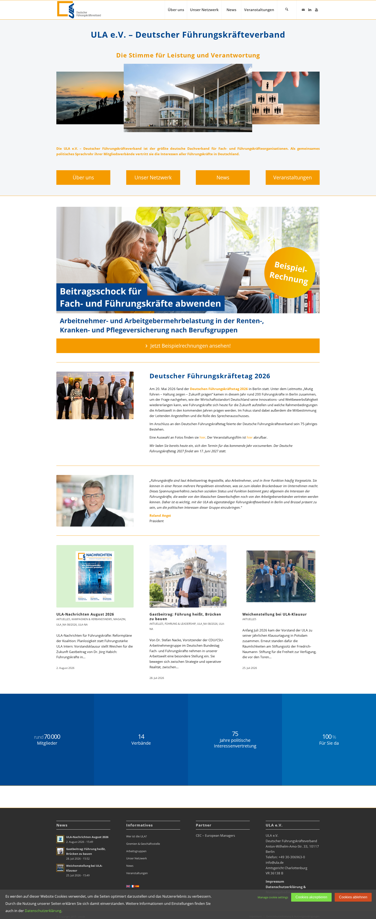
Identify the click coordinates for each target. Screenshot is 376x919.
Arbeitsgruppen (136, 851)
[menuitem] (176, 9)
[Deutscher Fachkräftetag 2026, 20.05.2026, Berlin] (95, 395)
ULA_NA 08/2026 (66, 624)
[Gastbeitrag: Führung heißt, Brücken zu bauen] (188, 576)
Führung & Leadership (180, 624)
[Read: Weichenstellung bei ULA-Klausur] (60, 868)
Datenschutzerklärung (43, 910)
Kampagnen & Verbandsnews (92, 619)
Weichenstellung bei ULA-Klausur (274, 614)
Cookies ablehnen (353, 897)
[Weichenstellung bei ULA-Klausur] (281, 576)
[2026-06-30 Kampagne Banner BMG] (188, 272)
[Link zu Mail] (303, 9)
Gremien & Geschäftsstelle (143, 844)
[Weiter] (309, 97)
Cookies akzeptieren (311, 897)
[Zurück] (66, 97)
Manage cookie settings (273, 897)
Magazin (119, 619)
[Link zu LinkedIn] (310, 9)
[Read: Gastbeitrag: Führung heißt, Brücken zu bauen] (60, 851)
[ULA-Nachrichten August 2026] (95, 576)
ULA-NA (83, 624)
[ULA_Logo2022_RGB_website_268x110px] (79, 9)
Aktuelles (63, 619)
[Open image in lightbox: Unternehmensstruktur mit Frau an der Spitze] (314, 119)
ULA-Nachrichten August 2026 (85, 614)
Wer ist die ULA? (136, 836)
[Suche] (287, 9)
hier (202, 437)
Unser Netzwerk (136, 858)
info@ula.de (275, 862)
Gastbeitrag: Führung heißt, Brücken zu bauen (185, 616)
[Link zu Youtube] (316, 9)
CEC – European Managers (215, 835)
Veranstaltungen (137, 873)
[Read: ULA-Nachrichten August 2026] (60, 839)
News (129, 866)
